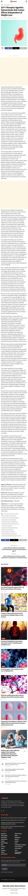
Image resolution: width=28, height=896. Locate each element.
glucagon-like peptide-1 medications (10, 527)
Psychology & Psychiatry (20, 844)
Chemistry (3, 850)
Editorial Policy (18, 833)
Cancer (3, 584)
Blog (2, 844)
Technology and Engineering (18, 853)
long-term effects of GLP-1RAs (8, 531)
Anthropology (4, 835)
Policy (16, 843)
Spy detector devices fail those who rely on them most (13, 820)
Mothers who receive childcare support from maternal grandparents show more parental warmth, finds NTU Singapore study (10, 754)
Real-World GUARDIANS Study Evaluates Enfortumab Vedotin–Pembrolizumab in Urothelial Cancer (12, 643)
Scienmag (5, 879)
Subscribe (4, 868)
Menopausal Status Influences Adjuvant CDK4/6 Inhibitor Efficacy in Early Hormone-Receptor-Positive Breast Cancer (14, 723)
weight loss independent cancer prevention (11, 535)
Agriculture (3, 833)
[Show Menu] (1, 1)
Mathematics (18, 837)
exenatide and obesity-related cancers (10, 523)
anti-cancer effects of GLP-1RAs (11, 513)
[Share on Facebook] (8, 48)
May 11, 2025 (3, 17)
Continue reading (14, 893)
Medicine (17, 839)
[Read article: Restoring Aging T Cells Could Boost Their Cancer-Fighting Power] (14, 658)
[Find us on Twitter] (3, 811)
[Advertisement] (14, 52)
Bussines (3, 846)
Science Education (19, 846)
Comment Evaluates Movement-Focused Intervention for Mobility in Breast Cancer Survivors (12, 615)
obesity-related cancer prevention (9, 533)
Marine (16, 835)
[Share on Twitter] (16, 48)
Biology (2, 841)
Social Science (18, 848)
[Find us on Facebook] (1, 811)
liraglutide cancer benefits (7, 529)
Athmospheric (4, 839)
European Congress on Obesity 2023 (9, 521)
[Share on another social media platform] (23, 48)
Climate (2, 852)
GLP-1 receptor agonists (7, 525)
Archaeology (4, 837)
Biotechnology (4, 843)
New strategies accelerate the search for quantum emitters (14, 817)
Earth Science (4, 854)
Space (16, 850)
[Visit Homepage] (14, 1)
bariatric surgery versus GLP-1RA (9, 515)
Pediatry (17, 841)
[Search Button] (26, 1)
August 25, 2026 (4, 618)
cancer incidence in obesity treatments (10, 517)
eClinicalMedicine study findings (9, 519)
